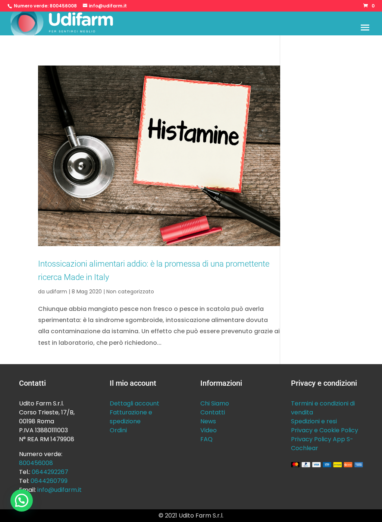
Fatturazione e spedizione (131, 417)
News (208, 421)
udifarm (56, 291)
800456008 (63, 6)
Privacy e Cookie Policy (324, 430)
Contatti (212, 412)
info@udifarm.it (59, 490)
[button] (21, 500)
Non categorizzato (130, 291)
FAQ (206, 439)
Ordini (118, 430)
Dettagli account (134, 403)
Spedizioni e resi (314, 421)
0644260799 (49, 481)
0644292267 (50, 472)
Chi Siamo (214, 403)
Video (208, 430)
